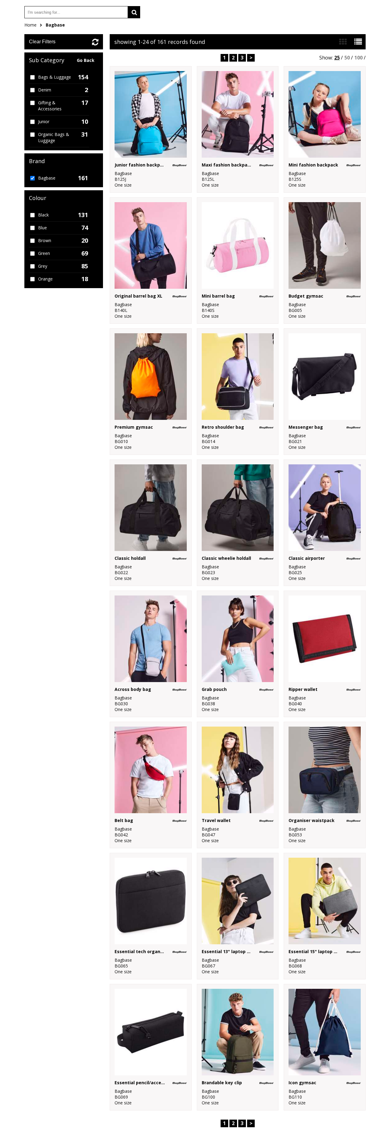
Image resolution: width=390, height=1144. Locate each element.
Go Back (85, 60)
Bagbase (55, 25)
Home (30, 25)
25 (337, 57)
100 (358, 57)
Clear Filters (42, 41)
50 (347, 57)
